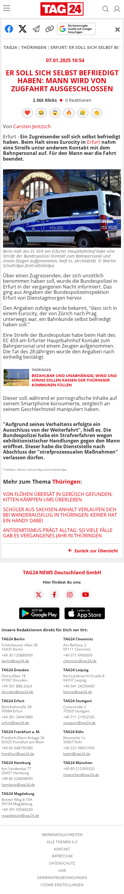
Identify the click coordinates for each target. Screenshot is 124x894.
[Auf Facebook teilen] (9, 29)
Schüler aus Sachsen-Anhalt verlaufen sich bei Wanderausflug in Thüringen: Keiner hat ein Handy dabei (60, 515)
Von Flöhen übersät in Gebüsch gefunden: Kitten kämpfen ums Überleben (58, 497)
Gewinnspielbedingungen (62, 878)
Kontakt (62, 849)
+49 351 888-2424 (17, 686)
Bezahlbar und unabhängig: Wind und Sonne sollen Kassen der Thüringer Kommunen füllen (74, 380)
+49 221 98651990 (79, 748)
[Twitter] (38, 594)
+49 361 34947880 (17, 717)
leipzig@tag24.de (77, 691)
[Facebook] (54, 594)
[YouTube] (85, 594)
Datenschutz (62, 863)
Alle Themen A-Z (62, 842)
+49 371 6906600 (77, 655)
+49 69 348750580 (17, 748)
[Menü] (6, 9)
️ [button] (27, 112)
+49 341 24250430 (79, 686)
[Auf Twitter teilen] (23, 29)
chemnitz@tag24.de (80, 660)
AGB (62, 870)
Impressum (62, 856)
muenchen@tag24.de (81, 774)
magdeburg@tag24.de (20, 815)
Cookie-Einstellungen (62, 885)
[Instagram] (69, 594)
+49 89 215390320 (79, 768)
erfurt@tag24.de (15, 722)
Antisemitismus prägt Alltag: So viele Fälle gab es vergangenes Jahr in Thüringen (58, 533)
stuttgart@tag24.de (79, 722)
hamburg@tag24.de (18, 784)
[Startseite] (62, 9)
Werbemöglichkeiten (62, 835)
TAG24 (10, 47)
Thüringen (33, 47)
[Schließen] (117, 29)
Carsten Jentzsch (32, 126)
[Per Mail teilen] (36, 29)
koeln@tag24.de (76, 753)
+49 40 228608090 (17, 778)
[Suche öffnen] (106, 9)
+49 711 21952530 (79, 717)
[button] (117, 9)
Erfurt (93, 142)
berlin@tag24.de (15, 660)
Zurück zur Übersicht (96, 551)
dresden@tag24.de (17, 691)
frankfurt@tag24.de (18, 753)
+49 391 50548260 (17, 809)
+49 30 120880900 (17, 655)
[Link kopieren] (50, 29)
